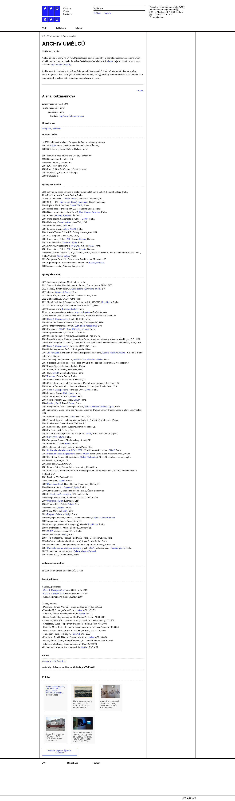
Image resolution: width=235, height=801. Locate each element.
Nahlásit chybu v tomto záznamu (59, 751)
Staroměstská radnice (92, 359)
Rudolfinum (106, 302)
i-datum (78, 28)
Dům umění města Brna (86, 326)
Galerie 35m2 (76, 205)
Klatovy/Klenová (96, 262)
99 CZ (50, 531)
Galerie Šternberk (63, 215)
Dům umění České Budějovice (74, 202)
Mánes (73, 396)
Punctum (51, 376)
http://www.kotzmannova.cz (71, 116)
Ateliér (82, 613)
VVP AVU (46, 36)
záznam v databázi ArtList (54, 661)
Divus (88, 433)
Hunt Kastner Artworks (89, 212)
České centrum (64, 222)
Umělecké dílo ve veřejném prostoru (64, 548)
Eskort (71, 504)
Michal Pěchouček (88, 457)
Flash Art (75, 634)
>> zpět (139, 90)
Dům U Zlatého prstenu (78, 329)
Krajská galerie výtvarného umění (84, 289)
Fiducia (82, 239)
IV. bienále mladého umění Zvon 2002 (64, 450)
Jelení (66, 229)
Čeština (97, 13)
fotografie (46, 128)
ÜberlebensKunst (55, 484)
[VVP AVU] (51, 14)
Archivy (56, 36)
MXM (90, 246)
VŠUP (52, 145)
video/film (57, 128)
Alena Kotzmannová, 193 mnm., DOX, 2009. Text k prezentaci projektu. (55, 689)
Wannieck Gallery (63, 292)
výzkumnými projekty (61, 64)
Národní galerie (118, 548)
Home (67, 443)
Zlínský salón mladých (60, 494)
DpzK (58, 403)
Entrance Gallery (70, 309)
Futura (71, 403)
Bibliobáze (61, 28)
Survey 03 (52, 437)
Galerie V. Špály (69, 242)
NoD (65, 511)
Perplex (50, 514)
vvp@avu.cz (158, 17)
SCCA (91, 548)
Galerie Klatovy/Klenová (113, 353)
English (107, 13)
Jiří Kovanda (53, 353)
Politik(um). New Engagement (61, 454)
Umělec (79, 610)
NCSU (73, 229)
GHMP (85, 219)
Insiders (51, 403)
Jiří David (74, 246)
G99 (65, 225)
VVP (44, 28)
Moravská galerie (83, 312)
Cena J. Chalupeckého (57, 319)
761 (68, 239)
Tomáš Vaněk (70, 198)
